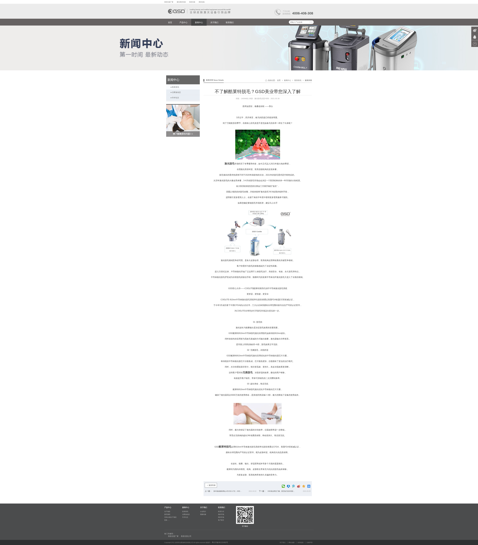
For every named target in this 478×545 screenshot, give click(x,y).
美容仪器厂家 (169, 2)
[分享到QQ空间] (304, 486)
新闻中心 (199, 22)
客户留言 (221, 520)
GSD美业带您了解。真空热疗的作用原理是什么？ (282, 491)
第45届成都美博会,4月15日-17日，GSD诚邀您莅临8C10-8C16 (228, 491)
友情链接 (301, 542)
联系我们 (230, 22)
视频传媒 (203, 514)
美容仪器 (192, 2)
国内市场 (221, 517)
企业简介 (203, 511)
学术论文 (185, 517)
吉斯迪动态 (186, 514)
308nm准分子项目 (170, 517)
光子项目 (167, 511)
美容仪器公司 (186, 536)
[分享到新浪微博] (299, 486)
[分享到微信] (284, 486)
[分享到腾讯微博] (294, 486)
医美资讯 (298, 80)
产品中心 (183, 22)
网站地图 (292, 542)
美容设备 (202, 2)
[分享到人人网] (289, 486)
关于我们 (214, 22)
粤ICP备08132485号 (220, 542)
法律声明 (309, 542)
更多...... (167, 520)
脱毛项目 (167, 514)
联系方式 (221, 511)
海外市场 (221, 514)
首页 (170, 22)
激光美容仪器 (181, 2)
